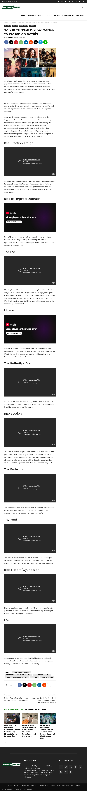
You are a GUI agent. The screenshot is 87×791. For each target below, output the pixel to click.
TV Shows (32, 25)
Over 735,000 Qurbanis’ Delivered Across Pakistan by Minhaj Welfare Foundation (12, 730)
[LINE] (45, 42)
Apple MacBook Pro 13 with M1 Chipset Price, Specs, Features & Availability (44, 700)
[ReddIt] (31, 42)
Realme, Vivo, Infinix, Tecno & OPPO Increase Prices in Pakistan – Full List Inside (29, 730)
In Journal (13, 23)
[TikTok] (72, 1)
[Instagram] (62, 1)
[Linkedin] (65, 1)
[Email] (36, 42)
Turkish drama (47, 677)
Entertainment (67, 16)
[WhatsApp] (21, 42)
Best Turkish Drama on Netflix (18, 675)
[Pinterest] (69, 1)
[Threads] (83, 1)
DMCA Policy (44, 785)
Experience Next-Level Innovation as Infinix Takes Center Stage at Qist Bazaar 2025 (47, 731)
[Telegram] (40, 42)
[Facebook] (58, 1)
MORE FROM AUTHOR (35, 709)
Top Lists (21, 23)
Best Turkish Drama (21, 672)
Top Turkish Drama (42, 675)
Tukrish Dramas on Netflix (16, 677)
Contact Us (34, 785)
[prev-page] (5, 742)
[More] (49, 685)
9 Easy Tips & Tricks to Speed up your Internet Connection (16, 699)
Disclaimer (65, 785)
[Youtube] (79, 1)
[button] (82, 7)
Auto (46, 16)
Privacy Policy (55, 785)
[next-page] (9, 742)
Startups (55, 16)
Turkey (34, 677)
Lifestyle (79, 16)
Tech (39, 16)
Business (31, 16)
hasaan (9, 37)
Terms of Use (75, 785)
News (23, 16)
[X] (76, 1)
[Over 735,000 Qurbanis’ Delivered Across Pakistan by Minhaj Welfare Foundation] (12, 718)
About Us (17, 785)
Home (6, 23)
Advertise (25, 785)
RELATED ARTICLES (13, 709)
